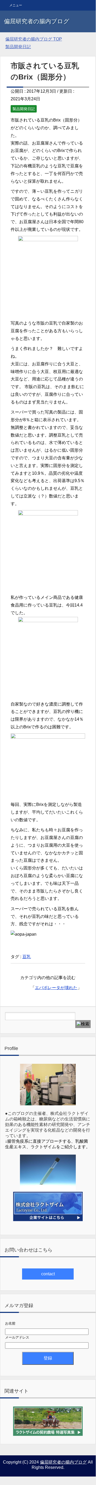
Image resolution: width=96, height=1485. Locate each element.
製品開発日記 (23, 109)
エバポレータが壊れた (56, 987)
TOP (33, 39)
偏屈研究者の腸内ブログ (36, 21)
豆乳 (26, 956)
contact (48, 1274)
